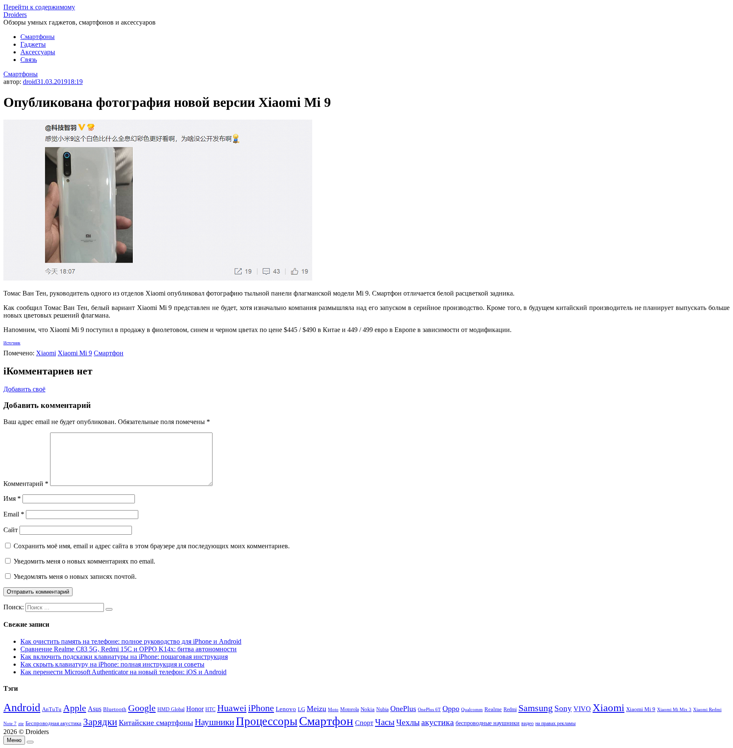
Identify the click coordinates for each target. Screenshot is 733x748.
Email (13, 514)
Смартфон (108, 353)
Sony (563, 708)
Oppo (450, 708)
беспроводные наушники (488, 723)
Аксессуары (37, 52)
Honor (195, 709)
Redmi (510, 709)
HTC (210, 709)
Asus (94, 708)
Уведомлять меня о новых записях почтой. (75, 576)
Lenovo (286, 709)
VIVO (582, 708)
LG (301, 709)
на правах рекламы (555, 723)
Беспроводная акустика (53, 723)
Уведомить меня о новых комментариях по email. (84, 561)
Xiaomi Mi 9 (75, 353)
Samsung (535, 708)
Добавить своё (24, 389)
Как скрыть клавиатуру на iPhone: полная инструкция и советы (112, 664)
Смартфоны (37, 36)
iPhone (261, 708)
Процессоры (266, 721)
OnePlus (403, 708)
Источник (11, 343)
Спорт (364, 722)
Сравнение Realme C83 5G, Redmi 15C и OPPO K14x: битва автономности (128, 649)
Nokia (368, 709)
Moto (333, 709)
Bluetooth (114, 709)
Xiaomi (46, 353)
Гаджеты (33, 44)
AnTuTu (52, 709)
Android (21, 707)
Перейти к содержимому (39, 7)
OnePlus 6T (429, 709)
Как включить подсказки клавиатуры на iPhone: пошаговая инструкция (124, 656)
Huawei (231, 708)
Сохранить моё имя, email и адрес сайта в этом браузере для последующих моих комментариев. (152, 546)
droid (30, 81)
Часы (384, 722)
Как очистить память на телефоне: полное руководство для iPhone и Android (130, 641)
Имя (12, 498)
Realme (493, 709)
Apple (74, 708)
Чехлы (408, 722)
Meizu (316, 708)
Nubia (382, 709)
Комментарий (25, 483)
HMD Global (171, 709)
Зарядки (100, 721)
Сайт (10, 529)
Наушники (214, 722)
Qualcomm (472, 709)
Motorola (349, 709)
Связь (28, 59)
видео (527, 723)
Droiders (15, 14)
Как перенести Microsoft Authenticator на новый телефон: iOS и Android (123, 671)
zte (21, 723)
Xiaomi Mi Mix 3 (674, 709)
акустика (437, 722)
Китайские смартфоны (156, 722)
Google (142, 708)
